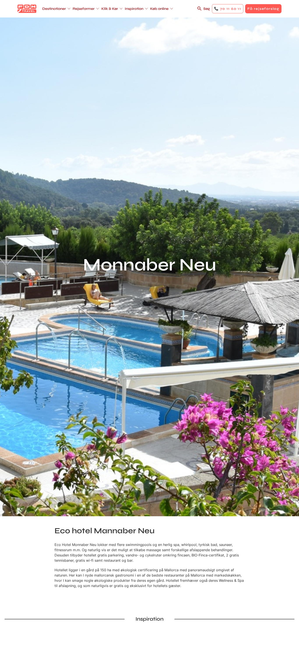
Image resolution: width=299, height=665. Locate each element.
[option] (77, 633)
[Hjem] (27, 9)
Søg (206, 9)
